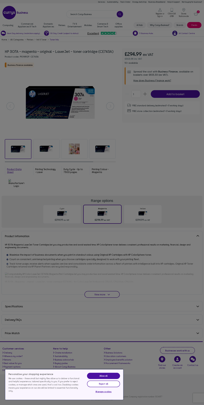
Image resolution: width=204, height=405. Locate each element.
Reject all (103, 383)
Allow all (103, 376)
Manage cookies (103, 391)
